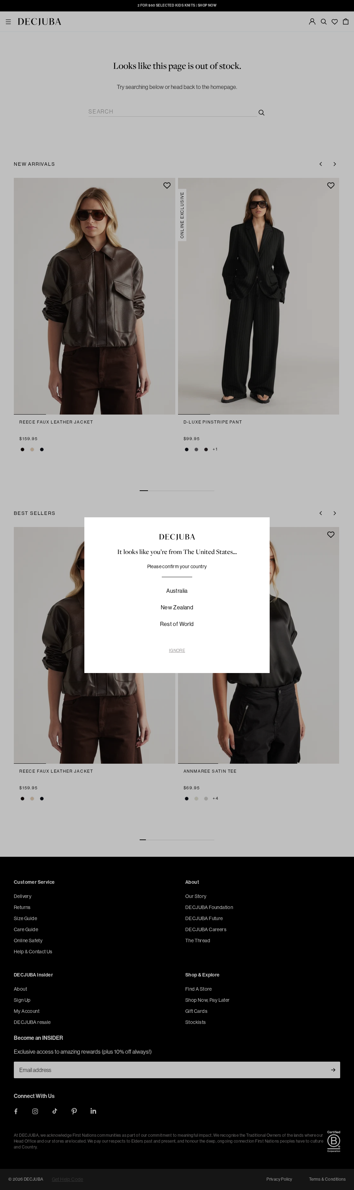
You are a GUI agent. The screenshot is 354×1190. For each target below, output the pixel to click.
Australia (177, 591)
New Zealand (177, 607)
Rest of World (177, 624)
